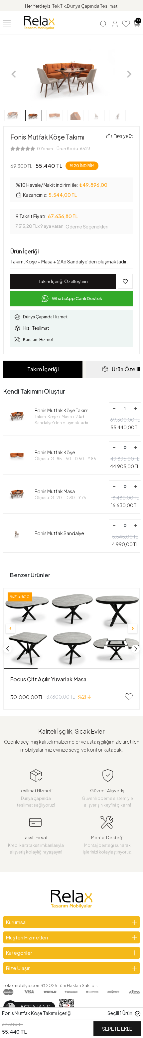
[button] (13, 74)
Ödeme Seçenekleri (87, 226)
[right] (135, 649)
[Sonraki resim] (132, 628)
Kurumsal (16, 922)
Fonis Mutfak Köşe (65, 455)
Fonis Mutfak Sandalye (59, 533)
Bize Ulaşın (18, 968)
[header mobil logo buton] (39, 22)
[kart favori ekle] (129, 697)
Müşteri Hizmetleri (27, 937)
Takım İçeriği (43, 369)
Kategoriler (19, 952)
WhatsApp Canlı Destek (77, 298)
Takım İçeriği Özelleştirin (63, 281)
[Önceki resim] (10, 628)
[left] (7, 649)
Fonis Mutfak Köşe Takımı (62, 416)
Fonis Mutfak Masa (60, 494)
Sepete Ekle (117, 1028)
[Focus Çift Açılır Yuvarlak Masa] (71, 628)
